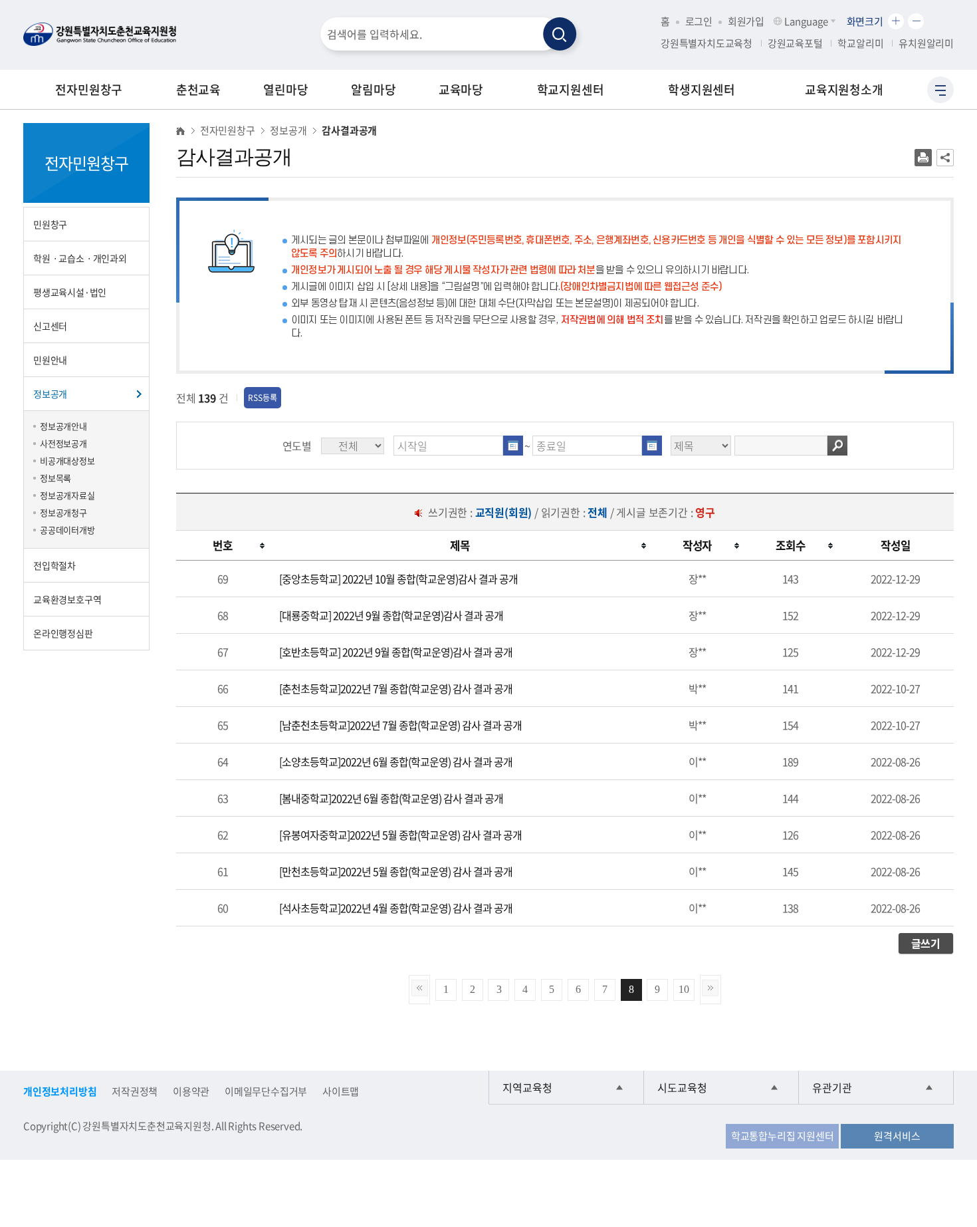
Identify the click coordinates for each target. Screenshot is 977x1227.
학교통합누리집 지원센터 (782, 1136)
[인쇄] (923, 157)
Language (806, 21)
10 (684, 989)
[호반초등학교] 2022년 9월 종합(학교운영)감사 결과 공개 (395, 652)
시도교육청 (682, 1087)
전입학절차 (54, 565)
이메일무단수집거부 (266, 1091)
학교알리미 (860, 43)
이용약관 (191, 1091)
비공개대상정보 (67, 460)
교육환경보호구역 (67, 599)
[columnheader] (222, 546)
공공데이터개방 (67, 529)
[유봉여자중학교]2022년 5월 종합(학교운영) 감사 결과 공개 (400, 835)
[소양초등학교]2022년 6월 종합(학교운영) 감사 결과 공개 (395, 761)
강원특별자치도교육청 (706, 43)
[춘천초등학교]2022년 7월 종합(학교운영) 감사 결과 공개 (395, 688)
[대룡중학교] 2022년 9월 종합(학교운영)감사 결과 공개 (391, 615)
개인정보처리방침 (59, 1091)
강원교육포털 (795, 43)
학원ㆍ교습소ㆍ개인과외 (80, 258)
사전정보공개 (63, 443)
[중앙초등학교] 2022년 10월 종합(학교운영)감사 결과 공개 (398, 579)
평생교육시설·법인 (69, 292)
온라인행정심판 (63, 633)
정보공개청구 (63, 512)
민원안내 (50, 359)
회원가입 (746, 21)
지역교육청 (527, 1087)
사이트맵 (340, 1091)
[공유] (945, 157)
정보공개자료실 (67, 495)
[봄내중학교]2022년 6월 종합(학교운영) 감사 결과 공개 (391, 798)
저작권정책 (135, 1091)
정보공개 (50, 393)
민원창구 (50, 224)
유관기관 (832, 1087)
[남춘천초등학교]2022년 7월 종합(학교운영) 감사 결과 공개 (400, 725)
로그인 (698, 21)
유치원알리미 (926, 43)
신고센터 (50, 326)
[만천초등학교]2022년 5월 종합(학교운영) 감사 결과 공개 (395, 871)
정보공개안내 (63, 426)
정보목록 (55, 478)
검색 (837, 446)
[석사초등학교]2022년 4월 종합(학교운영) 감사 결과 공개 (395, 908)
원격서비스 (897, 1136)
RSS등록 (262, 398)
